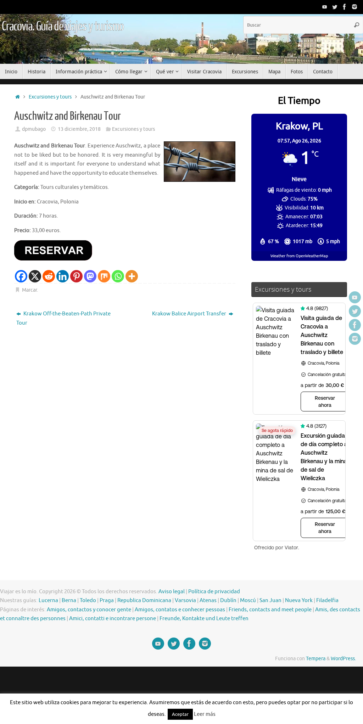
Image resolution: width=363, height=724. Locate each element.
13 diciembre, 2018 (79, 129)
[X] (35, 276)
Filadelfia (327, 600)
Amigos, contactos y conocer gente (89, 609)
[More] (131, 276)
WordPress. (343, 659)
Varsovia (185, 600)
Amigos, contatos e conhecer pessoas (180, 609)
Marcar (29, 290)
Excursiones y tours (50, 97)
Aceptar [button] (180, 714)
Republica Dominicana (144, 600)
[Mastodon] (90, 276)
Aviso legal (171, 591)
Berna (69, 600)
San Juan (270, 600)
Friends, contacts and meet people (270, 609)
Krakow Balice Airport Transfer (189, 313)
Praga (107, 600)
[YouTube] (325, 7)
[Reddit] (49, 276)
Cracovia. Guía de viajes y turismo (63, 26)
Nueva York (299, 600)
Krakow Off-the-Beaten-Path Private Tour (63, 318)
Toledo (88, 600)
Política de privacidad (214, 591)
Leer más (205, 714)
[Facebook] (345, 7)
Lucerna (48, 600)
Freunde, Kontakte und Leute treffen (204, 618)
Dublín (228, 600)
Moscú (248, 600)
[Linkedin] (62, 276)
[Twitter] (335, 7)
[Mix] (104, 276)
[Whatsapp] (118, 276)
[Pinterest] (76, 276)
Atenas (208, 600)
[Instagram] (354, 7)
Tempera (315, 659)
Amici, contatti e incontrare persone (112, 618)
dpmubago (34, 129)
